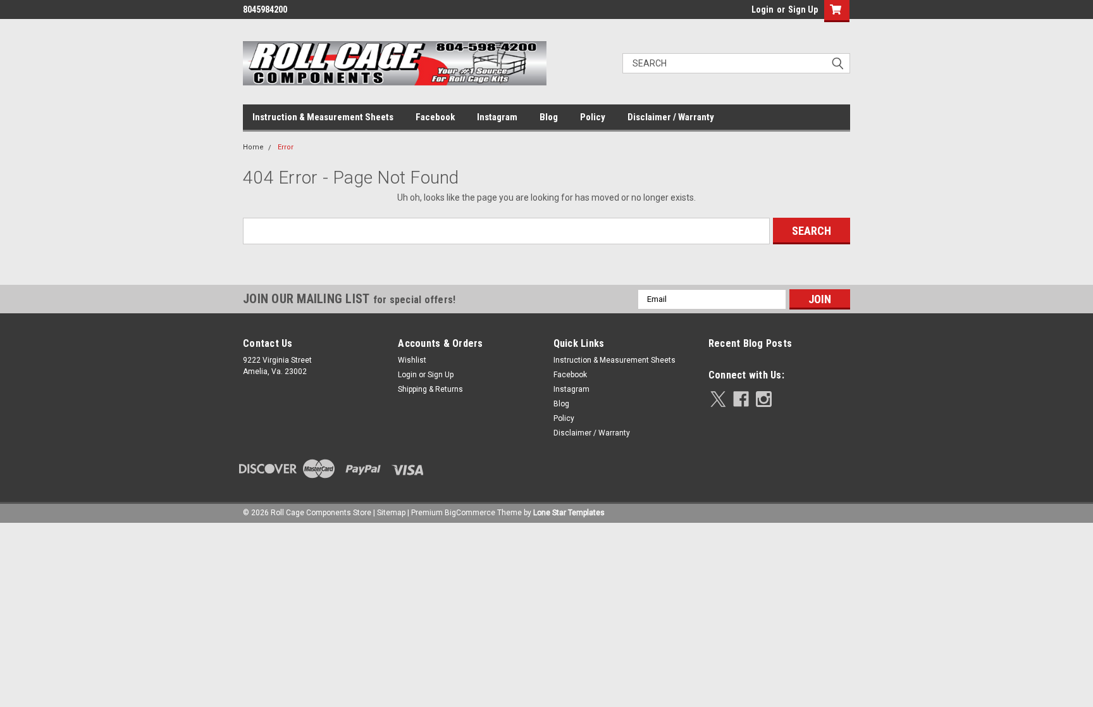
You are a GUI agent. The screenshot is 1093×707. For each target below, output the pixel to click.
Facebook (435, 117)
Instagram (497, 117)
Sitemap (391, 512)
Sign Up (803, 9)
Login (762, 9)
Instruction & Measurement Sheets (322, 117)
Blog (549, 117)
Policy (592, 117)
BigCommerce (470, 512)
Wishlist (412, 360)
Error (285, 147)
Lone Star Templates (569, 512)
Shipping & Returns (430, 389)
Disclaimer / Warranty (670, 117)
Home (253, 147)
